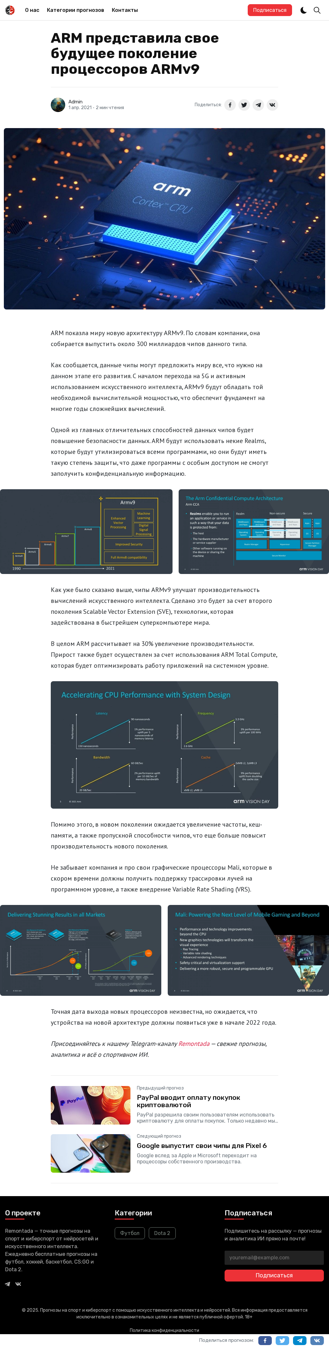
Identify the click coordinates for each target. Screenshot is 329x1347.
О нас (32, 10)
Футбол (129, 1233)
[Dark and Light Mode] (303, 10)
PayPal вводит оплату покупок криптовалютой (188, 1101)
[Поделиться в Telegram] (258, 105)
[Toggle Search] (317, 10)
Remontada (193, 1043)
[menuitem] (32, 10)
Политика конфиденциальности (164, 1330)
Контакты (125, 10)
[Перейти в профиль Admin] (58, 105)
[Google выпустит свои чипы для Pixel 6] (164, 1153)
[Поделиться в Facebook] (230, 105)
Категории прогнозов (75, 10)
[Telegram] (7, 1284)
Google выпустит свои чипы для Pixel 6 (202, 1146)
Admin (75, 102)
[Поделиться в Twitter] (244, 105)
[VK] (18, 1284)
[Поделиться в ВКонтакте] (272, 105)
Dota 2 (162, 1233)
